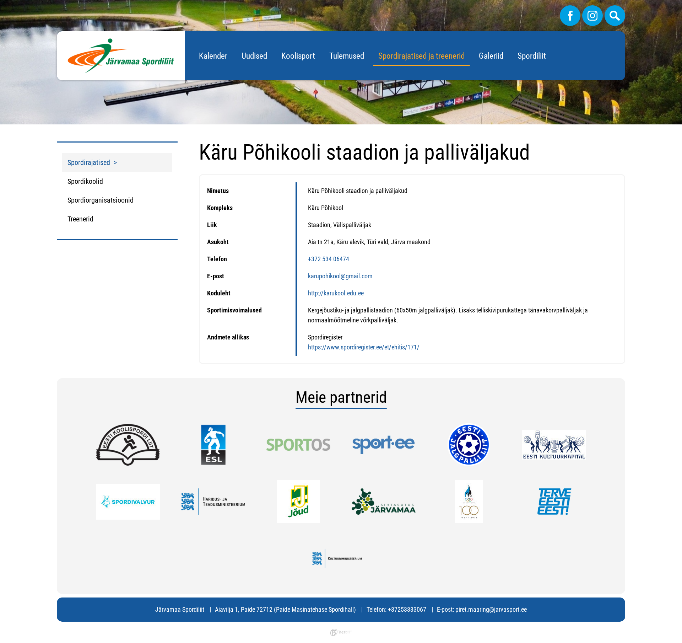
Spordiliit (532, 56)
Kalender (213, 56)
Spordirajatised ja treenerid (421, 56)
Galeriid (491, 56)
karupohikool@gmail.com (340, 276)
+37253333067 (407, 609)
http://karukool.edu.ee (336, 293)
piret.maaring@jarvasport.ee (491, 609)
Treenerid (80, 219)
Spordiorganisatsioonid (100, 200)
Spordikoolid (85, 181)
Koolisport (298, 56)
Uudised (254, 56)
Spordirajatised (88, 162)
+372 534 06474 (328, 259)
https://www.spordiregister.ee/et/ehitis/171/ (364, 347)
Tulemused (346, 56)
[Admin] (2, 5)
